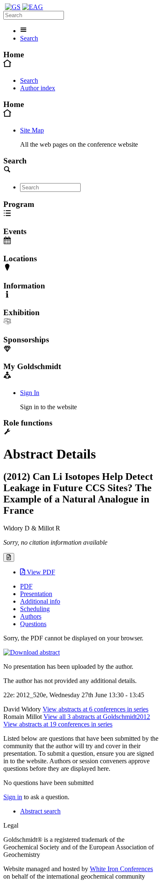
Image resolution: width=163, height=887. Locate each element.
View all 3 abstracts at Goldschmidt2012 (96, 716)
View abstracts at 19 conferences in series (57, 724)
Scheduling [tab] (35, 608)
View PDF (40, 572)
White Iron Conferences (121, 868)
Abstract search (40, 811)
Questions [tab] (33, 623)
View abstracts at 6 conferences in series (95, 709)
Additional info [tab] (40, 601)
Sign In (29, 392)
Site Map (32, 130)
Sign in (12, 796)
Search (29, 38)
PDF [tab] (26, 586)
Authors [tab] (30, 616)
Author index (37, 88)
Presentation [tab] (36, 593)
